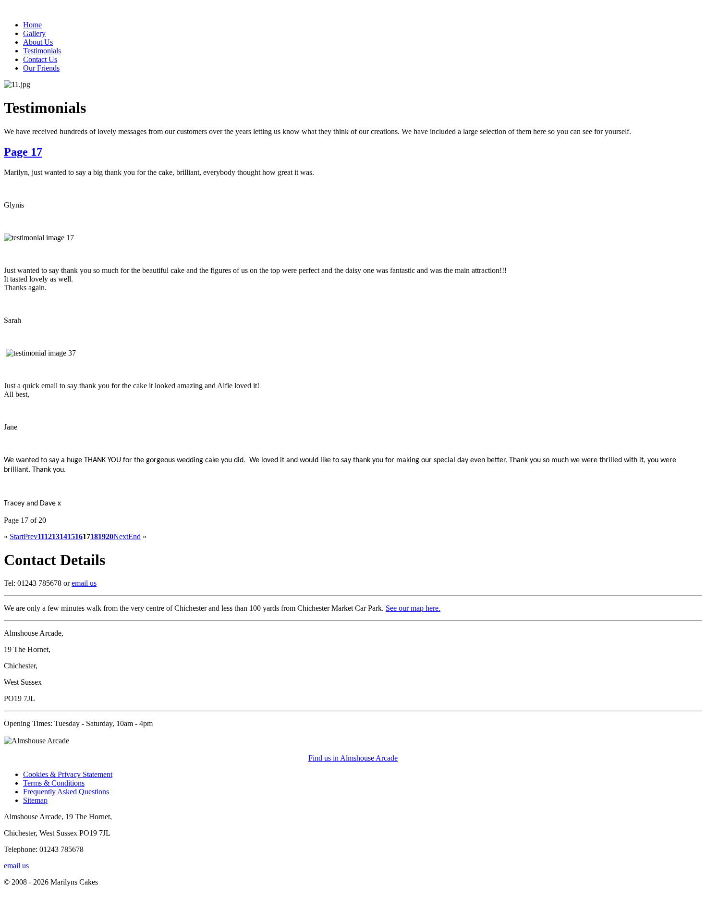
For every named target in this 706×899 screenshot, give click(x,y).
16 (79, 536)
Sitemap (35, 800)
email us (84, 583)
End (134, 536)
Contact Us (40, 59)
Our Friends (41, 68)
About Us (38, 42)
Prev (30, 536)
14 (63, 536)
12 (48, 536)
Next (120, 536)
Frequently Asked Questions (66, 792)
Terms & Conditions (54, 783)
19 (102, 536)
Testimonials (42, 51)
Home (32, 25)
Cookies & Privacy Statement (67, 774)
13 (56, 536)
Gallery (34, 33)
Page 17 (23, 152)
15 (71, 536)
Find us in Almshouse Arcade (353, 758)
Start (17, 536)
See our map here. (413, 608)
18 (94, 536)
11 (40, 536)
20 (109, 536)
